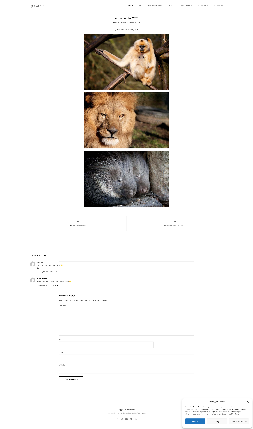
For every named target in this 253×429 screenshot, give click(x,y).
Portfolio (171, 5)
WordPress (141, 413)
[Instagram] (121, 419)
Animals (116, 23)
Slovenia (123, 23)
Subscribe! (218, 5)
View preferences (239, 421)
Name (61, 339)
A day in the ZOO (126, 18)
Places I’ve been (155, 5)
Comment (63, 306)
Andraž (40, 263)
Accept (195, 421)
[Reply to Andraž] (56, 272)
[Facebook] (117, 419)
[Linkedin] (135, 419)
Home (130, 5)
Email (61, 352)
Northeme (124, 413)
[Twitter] (131, 419)
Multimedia (185, 5)
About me (202, 5)
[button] (247, 401)
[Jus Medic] (38, 6)
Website (62, 365)
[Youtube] (126, 419)
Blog (140, 5)
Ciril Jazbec (42, 279)
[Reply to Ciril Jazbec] (57, 285)
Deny (217, 421)
